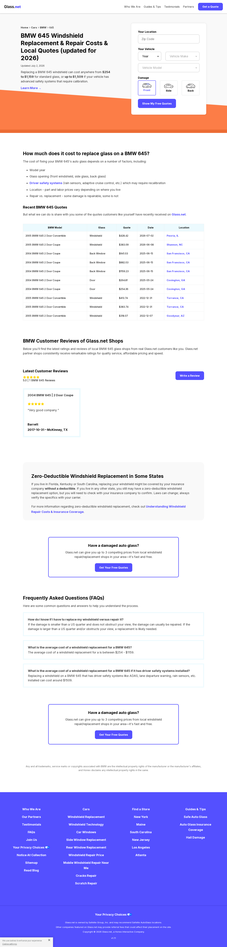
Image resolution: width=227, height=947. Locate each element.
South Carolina (141, 832)
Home (24, 27)
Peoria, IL (173, 235)
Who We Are (132, 6)
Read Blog (31, 870)
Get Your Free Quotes (113, 567)
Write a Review (190, 375)
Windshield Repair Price (86, 855)
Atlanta (140, 855)
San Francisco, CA (178, 253)
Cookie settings (9, 944)
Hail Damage (195, 837)
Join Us (31, 840)
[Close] (48, 939)
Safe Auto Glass (195, 817)
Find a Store (141, 809)
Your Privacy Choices (29, 847)
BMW (43, 27)
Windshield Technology (86, 824)
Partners (188, 6)
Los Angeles (141, 847)
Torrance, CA (175, 298)
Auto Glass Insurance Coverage (195, 827)
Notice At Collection (31, 855)
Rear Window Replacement (86, 847)
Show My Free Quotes (157, 103)
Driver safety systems (46, 183)
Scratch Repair (86, 883)
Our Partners (31, 817)
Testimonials (172, 6)
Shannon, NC (175, 244)
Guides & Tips (152, 6)
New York (141, 817)
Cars (34, 27)
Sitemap (31, 862)
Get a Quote (210, 6)
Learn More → (31, 88)
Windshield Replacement (86, 817)
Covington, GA (176, 280)
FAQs (31, 832)
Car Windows (86, 832)
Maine (140, 824)
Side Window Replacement (86, 840)
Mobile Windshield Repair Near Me (86, 865)
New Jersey (141, 840)
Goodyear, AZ (175, 315)
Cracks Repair (86, 875)
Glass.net (179, 214)
